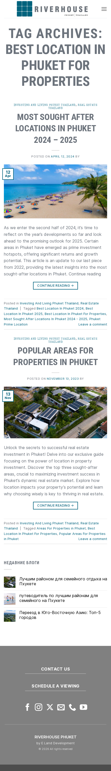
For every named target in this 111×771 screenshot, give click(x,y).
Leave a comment (92, 324)
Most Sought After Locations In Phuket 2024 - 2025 (45, 319)
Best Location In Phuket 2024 (60, 308)
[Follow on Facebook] (27, 708)
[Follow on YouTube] (83, 708)
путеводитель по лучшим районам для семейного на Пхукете (58, 598)
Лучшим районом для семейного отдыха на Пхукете (63, 581)
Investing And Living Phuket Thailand (45, 105)
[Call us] (72, 708)
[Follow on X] (50, 708)
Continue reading (55, 285)
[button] (104, 9)
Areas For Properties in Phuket (61, 528)
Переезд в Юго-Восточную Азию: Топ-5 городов (60, 615)
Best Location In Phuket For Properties (75, 314)
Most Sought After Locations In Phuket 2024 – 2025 (55, 128)
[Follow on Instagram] (38, 708)
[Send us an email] (61, 708)
